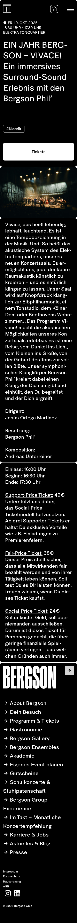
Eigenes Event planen (35, 764)
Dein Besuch (24, 712)
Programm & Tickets (33, 721)
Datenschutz (11, 876)
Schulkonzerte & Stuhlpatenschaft (26, 786)
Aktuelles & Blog (29, 843)
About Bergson (27, 703)
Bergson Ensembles (33, 747)
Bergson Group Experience (25, 804)
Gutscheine (23, 773)
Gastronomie (25, 729)
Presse (17, 852)
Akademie (21, 756)
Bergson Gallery (29, 738)
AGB (6, 886)
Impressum (10, 871)
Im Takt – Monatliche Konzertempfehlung (32, 821)
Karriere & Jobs (28, 835)
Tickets (38, 152)
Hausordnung (12, 881)
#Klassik (13, 128)
